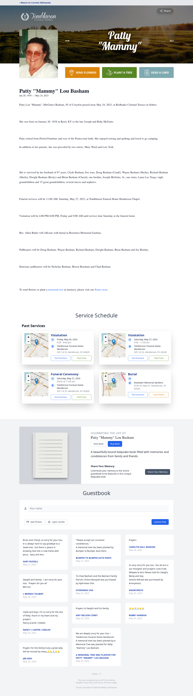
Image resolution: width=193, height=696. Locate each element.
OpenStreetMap (99, 687)
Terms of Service (105, 682)
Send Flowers (159, 394)
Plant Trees (81, 358)
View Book (98, 443)
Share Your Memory (158, 471)
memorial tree (55, 289)
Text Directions (60, 358)
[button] (36, 342)
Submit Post (160, 521)
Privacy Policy (88, 682)
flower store (101, 289)
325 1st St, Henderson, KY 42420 (73, 352)
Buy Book (115, 443)
